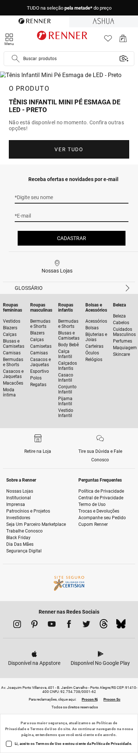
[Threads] (103, 625)
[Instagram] (17, 625)
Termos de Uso (43, 729)
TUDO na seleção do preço (69, 8)
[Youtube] (51, 625)
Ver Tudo (68, 149)
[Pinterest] (34, 625)
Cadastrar (71, 238)
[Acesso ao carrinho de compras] (123, 40)
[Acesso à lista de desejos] (108, 40)
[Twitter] (86, 625)
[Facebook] (69, 625)
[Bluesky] (120, 625)
